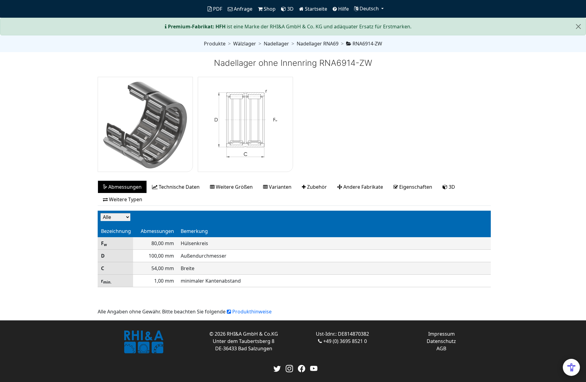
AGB (441, 348)
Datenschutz (441, 341)
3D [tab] (451, 187)
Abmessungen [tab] (124, 187)
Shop (269, 8)
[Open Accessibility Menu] (571, 367)
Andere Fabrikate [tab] (362, 187)
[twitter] (277, 368)
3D (290, 8)
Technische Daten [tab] (178, 187)
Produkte (215, 43)
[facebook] (301, 368)
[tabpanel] (294, 252)
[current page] (202, 8)
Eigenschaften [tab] (415, 187)
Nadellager (276, 43)
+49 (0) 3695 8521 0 (344, 341)
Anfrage (242, 8)
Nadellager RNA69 (317, 43)
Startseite (315, 8)
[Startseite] (143, 342)
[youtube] (313, 368)
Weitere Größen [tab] (234, 187)
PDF (217, 8)
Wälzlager (244, 43)
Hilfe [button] (343, 8)
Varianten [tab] (279, 187)
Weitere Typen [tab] (125, 199)
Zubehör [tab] (316, 187)
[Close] (578, 26)
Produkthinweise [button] (251, 311)
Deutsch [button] (369, 8)
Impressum (441, 333)
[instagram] (289, 368)
